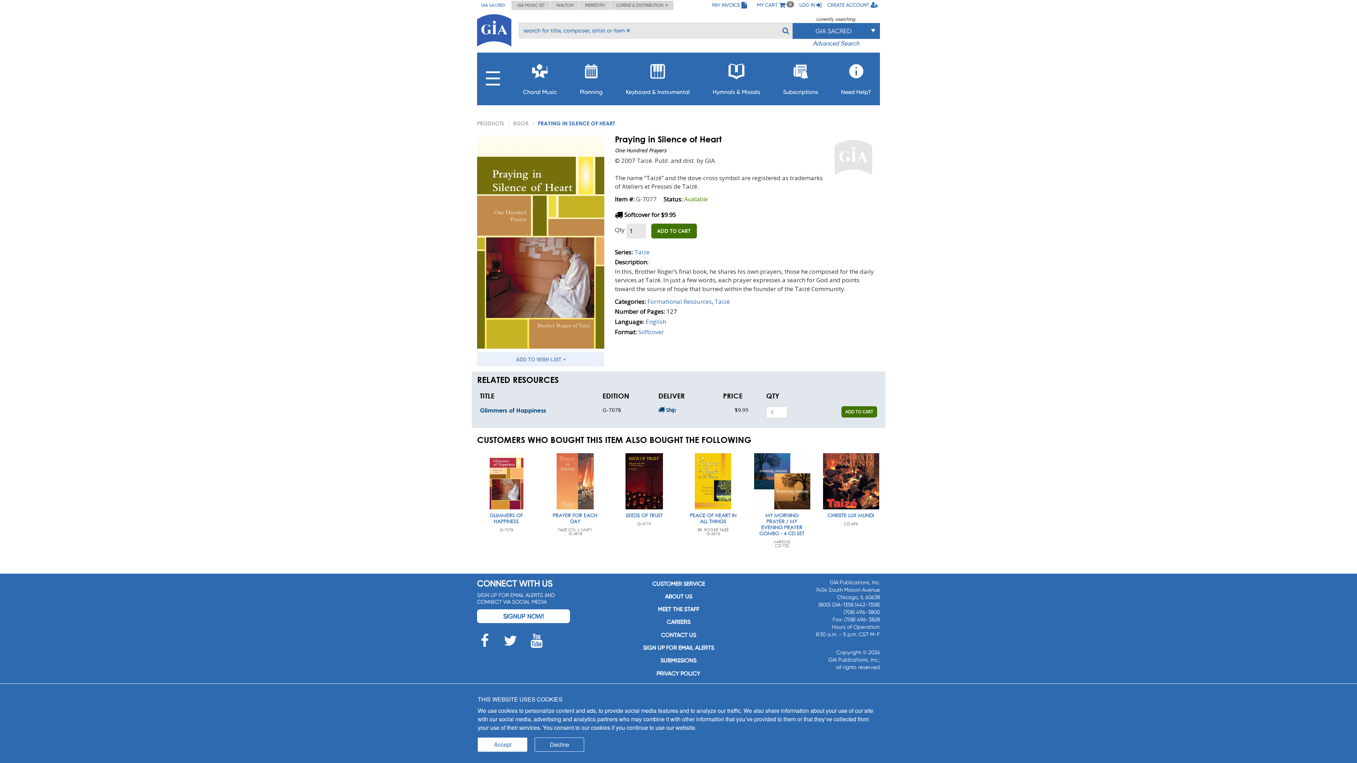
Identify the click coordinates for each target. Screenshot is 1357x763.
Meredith (595, 5)
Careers (679, 622)
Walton (565, 5)
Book (521, 123)
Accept (502, 744)
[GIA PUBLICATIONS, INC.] (494, 29)
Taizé (722, 301)
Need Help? (856, 92)
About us (678, 596)
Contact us (678, 635)
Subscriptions (800, 92)
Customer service (678, 583)
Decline (559, 744)
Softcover (651, 332)
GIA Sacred (493, 5)
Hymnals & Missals (736, 92)
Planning (591, 92)
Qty (620, 230)
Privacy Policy (678, 673)
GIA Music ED (531, 5)
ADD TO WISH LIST (539, 359)
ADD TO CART (674, 230)
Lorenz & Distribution (640, 5)
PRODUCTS (490, 123)
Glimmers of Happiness (513, 410)
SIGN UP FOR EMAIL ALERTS (678, 647)
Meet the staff (678, 609)
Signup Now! (523, 616)
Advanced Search (836, 43)
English (656, 322)
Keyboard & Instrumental (658, 92)
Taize (642, 252)
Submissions (678, 660)
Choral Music (540, 92)
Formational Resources (679, 301)
